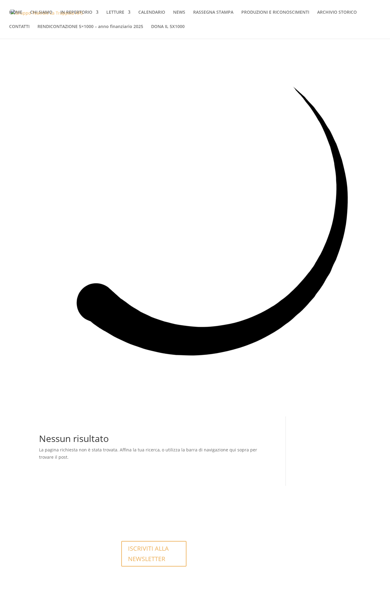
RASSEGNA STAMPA (213, 12)
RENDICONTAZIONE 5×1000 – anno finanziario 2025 (90, 26)
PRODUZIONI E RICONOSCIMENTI (275, 12)
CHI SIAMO (41, 12)
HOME (15, 12)
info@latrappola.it (144, 521)
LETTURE (115, 12)
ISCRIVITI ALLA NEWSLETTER (148, 553)
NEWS (179, 12)
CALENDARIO (151, 12)
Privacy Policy (221, 543)
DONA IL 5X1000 (168, 26)
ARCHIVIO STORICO (337, 12)
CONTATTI (19, 26)
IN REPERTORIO (76, 12)
